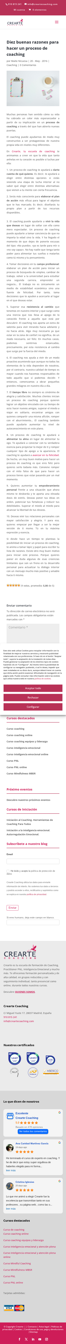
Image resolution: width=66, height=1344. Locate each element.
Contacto (32, 1326)
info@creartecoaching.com (19, 1021)
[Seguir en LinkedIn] (33, 1339)
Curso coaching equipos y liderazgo (27, 741)
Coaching (12, 65)
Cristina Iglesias (25, 1182)
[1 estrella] (8, 585)
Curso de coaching (14, 1229)
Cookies (18, 1329)
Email (10, 854)
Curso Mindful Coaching (17, 1263)
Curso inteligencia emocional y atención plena (29, 1246)
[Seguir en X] (26, 1339)
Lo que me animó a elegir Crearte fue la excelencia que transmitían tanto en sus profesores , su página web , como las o (29, 1202)
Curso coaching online (19, 735)
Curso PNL (13, 760)
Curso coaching (16, 728)
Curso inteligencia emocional (23, 747)
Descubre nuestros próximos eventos (28, 800)
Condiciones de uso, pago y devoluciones (43, 1329)
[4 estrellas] (16, 585)
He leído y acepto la (31, 872)
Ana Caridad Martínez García (32, 1143)
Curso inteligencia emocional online (27, 754)
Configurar (33, 706)
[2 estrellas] (10, 585)
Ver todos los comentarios (33, 1131)
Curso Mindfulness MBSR (21, 773)
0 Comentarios (28, 65)
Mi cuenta (19, 10)
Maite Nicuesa (19, 61)
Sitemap (34, 1331)
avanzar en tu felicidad (45, 455)
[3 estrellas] (13, 585)
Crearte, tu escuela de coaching (33, 151)
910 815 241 (15, 4)
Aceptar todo (33, 688)
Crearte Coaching (27, 1117)
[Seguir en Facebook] (19, 1339)
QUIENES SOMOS (25, 991)
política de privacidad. (37, 894)
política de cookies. (43, 678)
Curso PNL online (17, 767)
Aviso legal (44, 1326)
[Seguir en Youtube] (39, 1339)
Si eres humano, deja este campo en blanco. (30, 917)
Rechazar (33, 697)
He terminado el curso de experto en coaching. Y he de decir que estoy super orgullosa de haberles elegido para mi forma (33, 1164)
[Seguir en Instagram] (46, 1339)
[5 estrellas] (18, 585)
